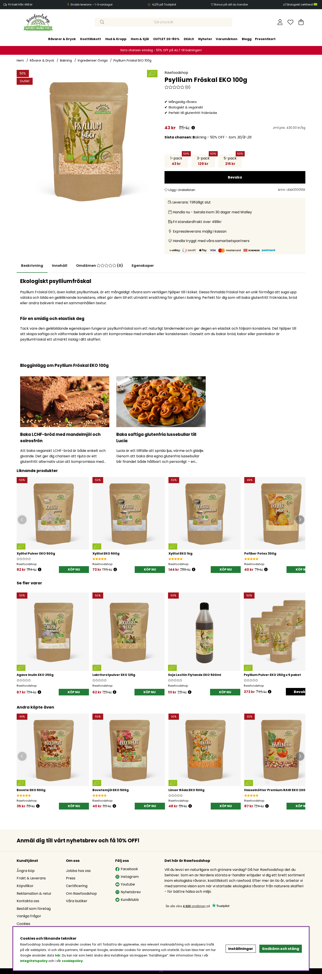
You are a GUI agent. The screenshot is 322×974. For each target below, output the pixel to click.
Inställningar (240, 948)
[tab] (60, 265)
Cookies (23, 923)
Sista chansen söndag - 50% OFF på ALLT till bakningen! (161, 50)
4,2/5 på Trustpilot (164, 4)
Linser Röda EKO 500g (186, 790)
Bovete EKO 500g (31, 790)
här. (58, 955)
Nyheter (205, 39)
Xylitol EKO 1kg (180, 553)
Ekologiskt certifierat (300, 4)
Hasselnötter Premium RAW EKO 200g (276, 790)
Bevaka (235, 177)
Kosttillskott (90, 39)
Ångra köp (26, 870)
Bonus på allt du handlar (231, 4)
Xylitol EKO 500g (105, 553)
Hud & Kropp (115, 39)
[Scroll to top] (161, 971)
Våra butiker (76, 900)
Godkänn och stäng (280, 948)
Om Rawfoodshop (81, 893)
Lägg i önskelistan (181, 190)
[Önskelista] (290, 22)
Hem (20, 60)
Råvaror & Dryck (62, 39)
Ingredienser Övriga (93, 60)
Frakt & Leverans (31, 878)
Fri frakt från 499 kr (20, 4)
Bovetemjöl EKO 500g (110, 790)
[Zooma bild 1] (87, 140)
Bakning (66, 60)
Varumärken (226, 39)
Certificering (76, 885)
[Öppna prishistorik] (193, 128)
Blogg (246, 39)
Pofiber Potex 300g (260, 553)
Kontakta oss (28, 900)
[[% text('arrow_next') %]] (301, 639)
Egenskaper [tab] (143, 265)
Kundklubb (130, 899)
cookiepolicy (72, 961)
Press (70, 878)
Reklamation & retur (34, 893)
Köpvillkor (25, 885)
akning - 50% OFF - (208, 137)
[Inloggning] (280, 22)
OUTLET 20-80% (166, 39)
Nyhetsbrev (131, 891)
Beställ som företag (34, 908)
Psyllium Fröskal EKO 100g (132, 60)
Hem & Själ (140, 39)
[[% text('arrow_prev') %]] (21, 639)
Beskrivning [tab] (32, 265)
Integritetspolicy (34, 961)
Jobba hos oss (78, 870)
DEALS (189, 39)
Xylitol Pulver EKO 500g (36, 553)
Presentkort (265, 39)
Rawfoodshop (176, 72)
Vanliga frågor (29, 916)
